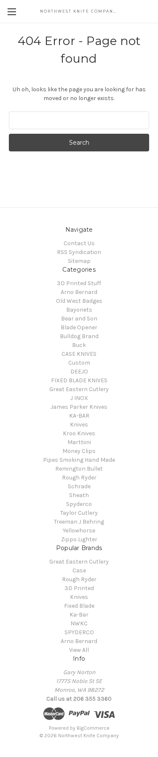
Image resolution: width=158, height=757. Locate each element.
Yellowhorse (79, 530)
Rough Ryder (79, 477)
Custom (79, 362)
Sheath (79, 495)
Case (79, 570)
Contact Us (79, 243)
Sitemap (79, 261)
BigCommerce (93, 728)
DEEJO (79, 371)
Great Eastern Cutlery (79, 389)
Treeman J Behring (79, 521)
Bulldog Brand (79, 336)
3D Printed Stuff (79, 283)
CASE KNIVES (79, 353)
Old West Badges (79, 300)
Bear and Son (79, 318)
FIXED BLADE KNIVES (79, 380)
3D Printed (79, 588)
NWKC (79, 623)
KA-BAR (79, 415)
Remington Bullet (79, 468)
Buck (79, 345)
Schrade (79, 486)
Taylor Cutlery (79, 512)
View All (79, 650)
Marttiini (79, 442)
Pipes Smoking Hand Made (79, 459)
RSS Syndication (79, 252)
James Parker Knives (79, 406)
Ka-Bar (79, 614)
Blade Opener (79, 327)
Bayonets (79, 309)
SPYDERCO (79, 632)
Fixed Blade (79, 605)
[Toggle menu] (11, 11)
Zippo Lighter (79, 539)
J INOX (79, 398)
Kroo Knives (79, 433)
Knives (79, 424)
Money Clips (79, 451)
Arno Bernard (79, 292)
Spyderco (79, 504)
